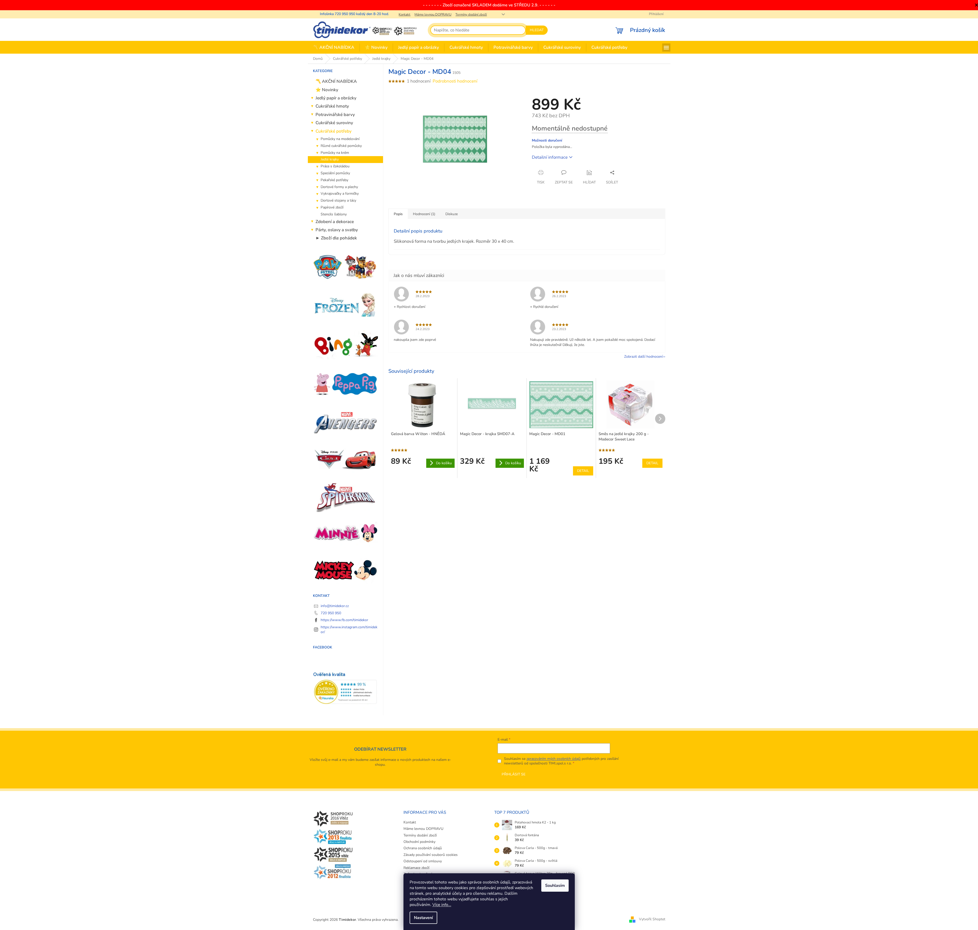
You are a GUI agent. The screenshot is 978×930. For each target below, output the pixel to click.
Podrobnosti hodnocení (455, 81)
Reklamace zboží (416, 867)
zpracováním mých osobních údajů (553, 758)
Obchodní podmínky (419, 841)
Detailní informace (550, 157)
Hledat (537, 30)
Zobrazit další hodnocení (643, 356)
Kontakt (404, 14)
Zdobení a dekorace (335, 222)
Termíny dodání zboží (471, 14)
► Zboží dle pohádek (336, 238)
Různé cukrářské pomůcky (341, 145)
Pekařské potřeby (334, 180)
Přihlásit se (513, 774)
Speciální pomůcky (335, 173)
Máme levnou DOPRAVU (432, 14)
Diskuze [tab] (451, 214)
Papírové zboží (332, 207)
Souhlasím (555, 885)
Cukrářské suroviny (334, 123)
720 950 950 (331, 613)
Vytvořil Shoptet (652, 919)
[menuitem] (333, 47)
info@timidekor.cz (335, 605)
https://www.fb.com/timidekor (344, 620)
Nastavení (423, 918)
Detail (583, 470)
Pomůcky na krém (335, 152)
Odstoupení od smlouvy (422, 861)
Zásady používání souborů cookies (430, 854)
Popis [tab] (398, 214)
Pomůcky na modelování (340, 138)
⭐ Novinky (327, 90)
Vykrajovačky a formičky (340, 193)
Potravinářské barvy (335, 115)
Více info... (441, 905)
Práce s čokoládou (335, 166)
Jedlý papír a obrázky (336, 98)
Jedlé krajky (330, 159)
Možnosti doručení (547, 140)
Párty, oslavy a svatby (337, 230)
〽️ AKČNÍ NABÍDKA (336, 81)
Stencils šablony (334, 214)
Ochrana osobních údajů (422, 848)
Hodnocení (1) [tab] (424, 214)
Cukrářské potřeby (334, 131)
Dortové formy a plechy (339, 186)
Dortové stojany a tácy (338, 200)
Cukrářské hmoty (332, 106)
